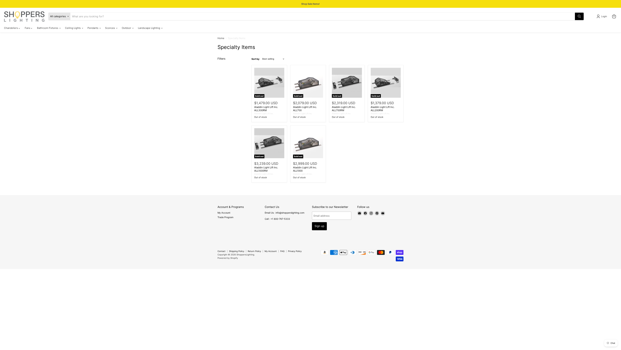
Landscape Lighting (149, 27)
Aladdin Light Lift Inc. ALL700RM (344, 108)
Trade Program (225, 217)
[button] (602, 16)
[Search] (579, 16)
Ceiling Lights (73, 27)
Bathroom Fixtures (48, 27)
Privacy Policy (295, 251)
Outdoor (127, 27)
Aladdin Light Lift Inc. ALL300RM (266, 108)
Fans (28, 27)
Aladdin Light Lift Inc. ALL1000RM (266, 169)
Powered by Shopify (228, 258)
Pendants (93, 27)
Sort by (255, 59)
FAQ (282, 251)
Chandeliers (11, 27)
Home (221, 38)
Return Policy (254, 251)
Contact (221, 251)
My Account (224, 212)
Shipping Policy (236, 251)
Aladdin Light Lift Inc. (263, 113)
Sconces (110, 27)
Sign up (319, 226)
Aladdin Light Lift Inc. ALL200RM (382, 108)
